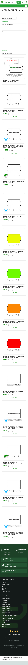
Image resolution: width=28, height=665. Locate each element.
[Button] (19, 2)
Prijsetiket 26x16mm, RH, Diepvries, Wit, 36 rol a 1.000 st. (13, 498)
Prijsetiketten (5, 600)
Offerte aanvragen (6, 612)
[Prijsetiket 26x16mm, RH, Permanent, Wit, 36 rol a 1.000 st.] (14, 368)
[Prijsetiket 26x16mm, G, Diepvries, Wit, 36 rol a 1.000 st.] (14, 194)
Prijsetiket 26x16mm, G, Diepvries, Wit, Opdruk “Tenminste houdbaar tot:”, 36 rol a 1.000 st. (13, 146)
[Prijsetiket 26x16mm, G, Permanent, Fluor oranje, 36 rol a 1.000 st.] (14, 299)
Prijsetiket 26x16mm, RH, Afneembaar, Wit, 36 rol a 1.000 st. (12, 463)
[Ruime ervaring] (17, 550)
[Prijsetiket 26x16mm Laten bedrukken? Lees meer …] (14, 58)
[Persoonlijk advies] (2, 550)
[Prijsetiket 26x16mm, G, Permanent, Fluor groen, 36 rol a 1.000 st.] (14, 264)
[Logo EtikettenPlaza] (7, 2)
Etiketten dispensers (6, 606)
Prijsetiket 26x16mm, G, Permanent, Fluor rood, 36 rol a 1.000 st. (13, 357)
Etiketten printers (6, 604)
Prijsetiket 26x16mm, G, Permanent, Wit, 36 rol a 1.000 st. (13, 111)
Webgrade (10, 659)
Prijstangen (4, 602)
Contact (3, 622)
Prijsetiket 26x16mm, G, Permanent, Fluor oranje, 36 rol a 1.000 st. (13, 322)
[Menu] (26, 6)
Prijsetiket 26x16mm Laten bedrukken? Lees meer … (11, 81)
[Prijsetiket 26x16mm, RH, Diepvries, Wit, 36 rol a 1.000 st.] (14, 475)
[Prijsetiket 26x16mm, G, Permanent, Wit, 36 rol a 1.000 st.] (14, 88)
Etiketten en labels (6, 598)
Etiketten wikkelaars (6, 608)
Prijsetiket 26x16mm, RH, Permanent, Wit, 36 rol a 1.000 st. (13, 392)
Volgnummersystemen (7, 610)
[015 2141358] (3, 559)
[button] (23, 2)
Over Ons (4, 626)
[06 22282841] (3, 565)
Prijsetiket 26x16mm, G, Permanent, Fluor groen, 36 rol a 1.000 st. (13, 287)
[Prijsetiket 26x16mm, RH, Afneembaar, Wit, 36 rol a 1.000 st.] (14, 440)
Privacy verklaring (6, 620)
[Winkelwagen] (26, 3)
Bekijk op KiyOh (14, 647)
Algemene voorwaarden (7, 618)
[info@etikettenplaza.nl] (3, 570)
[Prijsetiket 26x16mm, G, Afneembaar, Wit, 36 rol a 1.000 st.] (14, 159)
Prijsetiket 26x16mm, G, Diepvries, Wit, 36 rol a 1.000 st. (13, 217)
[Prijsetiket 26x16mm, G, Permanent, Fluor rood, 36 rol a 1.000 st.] (14, 334)
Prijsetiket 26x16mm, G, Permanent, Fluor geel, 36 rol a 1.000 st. (13, 252)
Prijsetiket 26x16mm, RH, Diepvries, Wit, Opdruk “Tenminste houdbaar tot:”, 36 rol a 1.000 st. (13, 427)
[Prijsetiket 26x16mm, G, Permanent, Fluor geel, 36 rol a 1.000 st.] (14, 229)
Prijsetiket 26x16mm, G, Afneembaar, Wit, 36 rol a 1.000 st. (13, 182)
